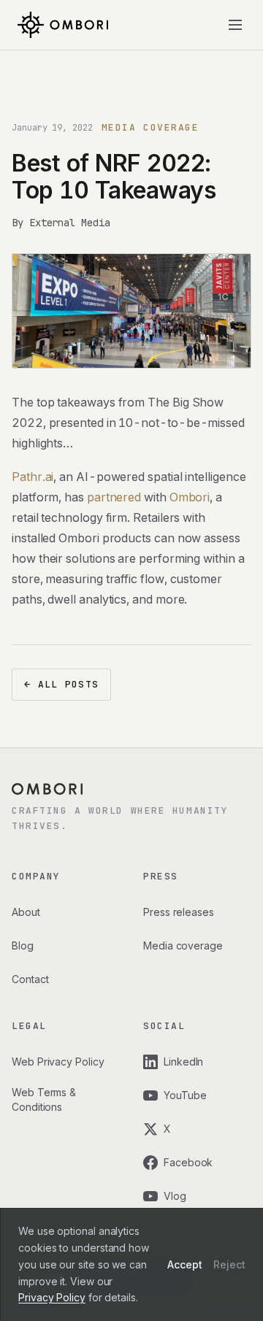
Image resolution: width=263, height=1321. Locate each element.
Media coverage (183, 945)
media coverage (150, 127)
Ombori (189, 497)
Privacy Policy (51, 1297)
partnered (114, 497)
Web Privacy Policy (58, 1061)
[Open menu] (235, 25)
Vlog (175, 1196)
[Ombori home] (63, 25)
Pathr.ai (32, 476)
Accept (184, 1264)
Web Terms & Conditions (44, 1099)
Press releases (178, 912)
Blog (23, 945)
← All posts (61, 684)
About (26, 912)
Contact (30, 979)
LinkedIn (183, 1061)
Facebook (188, 1162)
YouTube (185, 1095)
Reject (229, 1264)
